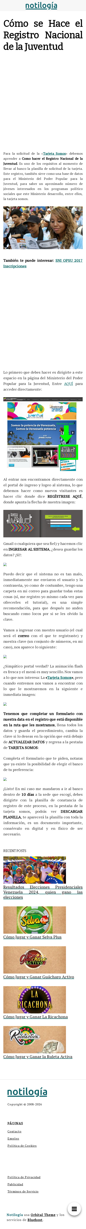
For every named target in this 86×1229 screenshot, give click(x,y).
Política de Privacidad (24, 1177)
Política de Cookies (22, 1146)
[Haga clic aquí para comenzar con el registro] (43, 434)
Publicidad (15, 1184)
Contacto (15, 1131)
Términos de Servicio (23, 1191)
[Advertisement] (43, 102)
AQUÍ (68, 383)
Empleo (13, 1138)
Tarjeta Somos (54, 153)
